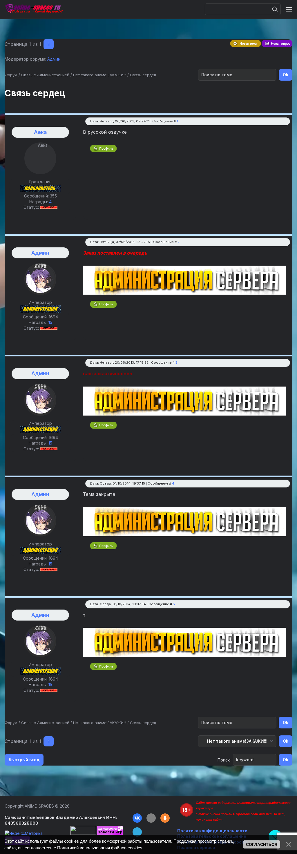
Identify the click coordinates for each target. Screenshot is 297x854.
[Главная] (34, 9)
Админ (53, 59)
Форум (11, 74)
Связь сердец (143, 74)
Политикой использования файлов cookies (99, 847)
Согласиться (261, 844)
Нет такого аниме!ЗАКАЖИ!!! (99, 74)
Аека (40, 132)
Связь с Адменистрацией (45, 74)
